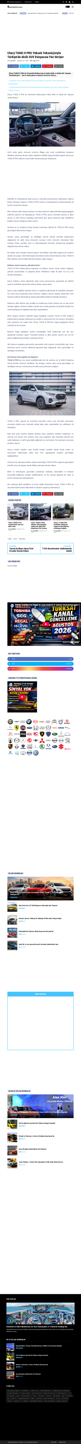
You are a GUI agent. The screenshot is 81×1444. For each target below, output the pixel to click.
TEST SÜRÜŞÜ (10, 1395)
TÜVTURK (48, 1395)
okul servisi (64, 1398)
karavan (38, 1398)
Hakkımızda (28, 2)
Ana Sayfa (53, 1442)
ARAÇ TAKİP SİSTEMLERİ (13, 1390)
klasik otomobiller (48, 1398)
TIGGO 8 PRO (12, 360)
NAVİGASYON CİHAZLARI (49, 1393)
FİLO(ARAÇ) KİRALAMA (12, 1393)
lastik (57, 1398)
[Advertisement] (44, 31)
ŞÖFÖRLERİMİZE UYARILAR (36, 1401)
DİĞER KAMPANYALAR (45, 1390)
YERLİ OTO (14, 1398)
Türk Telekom (56, 1395)
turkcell (9, 1401)
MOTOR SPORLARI (36, 1393)
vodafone (16, 1401)
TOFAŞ (17, 1395)
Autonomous (24, 1390)
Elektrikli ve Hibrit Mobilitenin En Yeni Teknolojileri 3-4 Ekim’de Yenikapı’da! (36, 1327)
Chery (42, 152)
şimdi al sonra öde (62, 1401)
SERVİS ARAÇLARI (61, 1393)
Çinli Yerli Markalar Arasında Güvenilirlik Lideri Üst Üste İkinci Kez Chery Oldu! (55, 13)
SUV (69, 1393)
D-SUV (44, 155)
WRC (8, 1398)
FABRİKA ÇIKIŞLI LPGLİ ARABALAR (61, 1390)
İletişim (37, 2)
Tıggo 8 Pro (35, 60)
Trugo (34, 1395)
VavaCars (69, 1395)
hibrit (32, 1398)
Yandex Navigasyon (23, 1398)
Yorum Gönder (12, 566)
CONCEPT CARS (34, 1390)
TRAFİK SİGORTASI (25, 1395)
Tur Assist (41, 1395)
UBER (63, 1395)
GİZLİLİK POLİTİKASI (25, 1393)
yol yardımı (24, 1401)
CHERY (29, 13)
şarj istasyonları (50, 1401)
